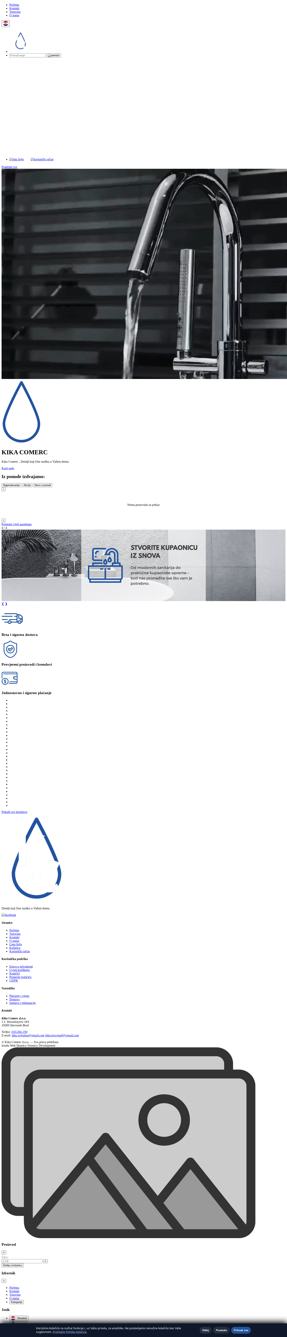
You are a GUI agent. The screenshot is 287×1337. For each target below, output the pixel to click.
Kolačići (14, 973)
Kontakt (14, 8)
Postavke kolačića (20, 977)
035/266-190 (19, 1032)
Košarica (14, 947)
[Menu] (104, 159)
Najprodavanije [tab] (11, 485)
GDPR (13, 980)
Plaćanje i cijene (19, 996)
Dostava (14, 999)
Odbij (205, 1330)
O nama (14, 15)
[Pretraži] (53, 55)
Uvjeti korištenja (19, 970)
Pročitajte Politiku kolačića (69, 1332)
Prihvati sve (241, 1330)
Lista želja (15, 944)
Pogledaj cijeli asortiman (17, 524)
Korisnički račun (19, 951)
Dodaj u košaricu (12, 1265)
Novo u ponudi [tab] (43, 485)
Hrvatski (22, 1318)
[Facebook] (9, 915)
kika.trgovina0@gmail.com (62, 1035)
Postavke (221, 1330)
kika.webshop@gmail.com (28, 1035)
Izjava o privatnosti (21, 966)
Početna (14, 4)
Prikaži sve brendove (14, 812)
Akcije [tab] (27, 485)
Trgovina (14, 11)
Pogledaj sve (9, 167)
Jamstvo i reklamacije (22, 1003)
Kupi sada (8, 468)
